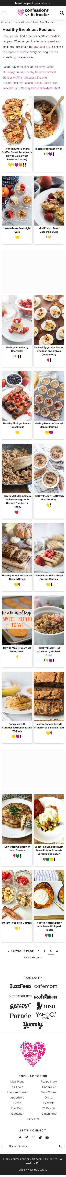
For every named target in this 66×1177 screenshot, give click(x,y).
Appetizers (17, 1097)
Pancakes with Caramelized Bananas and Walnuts (17, 728)
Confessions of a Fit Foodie (33, 12)
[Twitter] (26, 1137)
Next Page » (33, 957)
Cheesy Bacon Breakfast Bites (40, 88)
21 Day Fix (48, 1108)
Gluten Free (48, 1113)
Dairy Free (33, 1119)
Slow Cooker (49, 1092)
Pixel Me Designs (37, 1170)
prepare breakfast (17, 52)
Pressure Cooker (17, 1092)
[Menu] (4, 13)
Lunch (17, 1103)
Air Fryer (17, 1087)
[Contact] (47, 1137)
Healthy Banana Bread (27, 82)
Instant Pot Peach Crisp (48, 148)
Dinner (49, 1097)
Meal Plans (17, 1081)
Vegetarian (17, 1113)
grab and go (41, 46)
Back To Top (33, 1163)
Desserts (48, 1103)
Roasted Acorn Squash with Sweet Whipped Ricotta (49, 926)
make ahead (47, 41)
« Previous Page (21, 951)
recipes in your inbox (31, 3)
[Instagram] (40, 1137)
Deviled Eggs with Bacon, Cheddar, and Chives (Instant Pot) (48, 351)
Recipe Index (49, 1081)
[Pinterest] (33, 1137)
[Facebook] (20, 1137)
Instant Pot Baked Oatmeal (17, 922)
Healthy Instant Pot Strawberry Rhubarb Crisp (49, 651)
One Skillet (49, 1087)
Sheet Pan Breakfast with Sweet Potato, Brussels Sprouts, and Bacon (49, 850)
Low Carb (17, 1108)
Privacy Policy (53, 1159)
